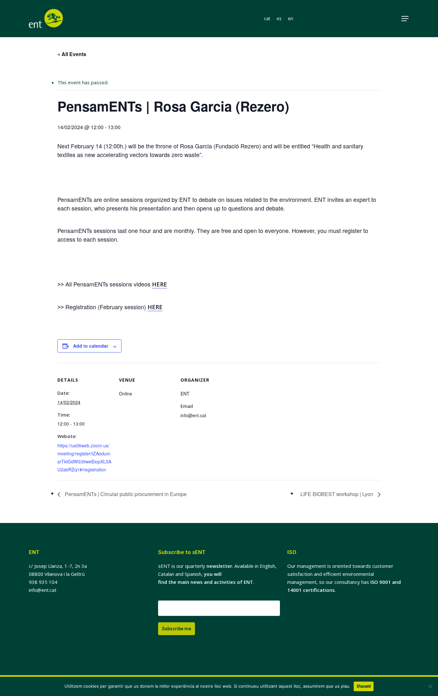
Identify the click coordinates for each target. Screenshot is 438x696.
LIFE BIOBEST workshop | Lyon (337, 494)
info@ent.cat (42, 590)
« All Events (71, 54)
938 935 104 (43, 582)
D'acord (363, 686)
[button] (405, 18)
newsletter (219, 566)
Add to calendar (90, 346)
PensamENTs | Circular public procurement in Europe (125, 494)
